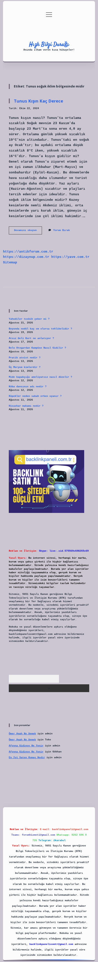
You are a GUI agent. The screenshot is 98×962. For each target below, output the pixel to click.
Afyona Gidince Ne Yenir (26, 745)
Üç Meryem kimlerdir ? (24, 367)
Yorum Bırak (61, 230)
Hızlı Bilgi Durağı (49, 44)
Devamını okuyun (28, 231)
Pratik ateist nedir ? (24, 357)
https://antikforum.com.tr (28, 252)
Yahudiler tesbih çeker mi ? (29, 319)
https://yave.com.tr (70, 257)
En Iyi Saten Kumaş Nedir (27, 757)
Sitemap (10, 262)
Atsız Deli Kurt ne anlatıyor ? (31, 338)
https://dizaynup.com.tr (26, 257)
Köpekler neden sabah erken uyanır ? (35, 396)
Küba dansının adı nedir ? (27, 386)
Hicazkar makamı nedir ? (26, 406)
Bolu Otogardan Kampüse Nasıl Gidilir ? (37, 348)
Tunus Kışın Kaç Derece (38, 101)
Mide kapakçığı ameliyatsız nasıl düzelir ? (40, 377)
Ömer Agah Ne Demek (22, 733)
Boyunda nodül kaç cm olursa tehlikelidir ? (40, 328)
